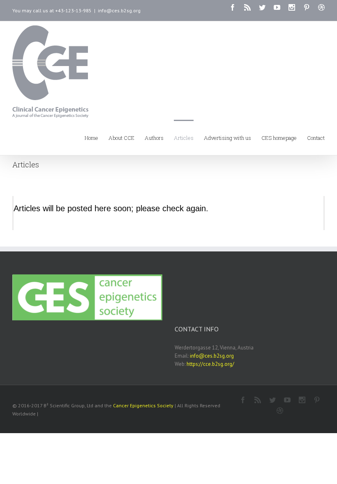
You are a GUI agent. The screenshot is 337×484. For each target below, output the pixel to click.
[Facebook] (232, 7)
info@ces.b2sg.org (119, 10)
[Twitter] (262, 7)
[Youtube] (277, 7)
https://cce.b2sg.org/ (210, 364)
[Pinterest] (306, 7)
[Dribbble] (321, 7)
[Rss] (247, 7)
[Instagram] (292, 7)
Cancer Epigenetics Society (143, 405)
